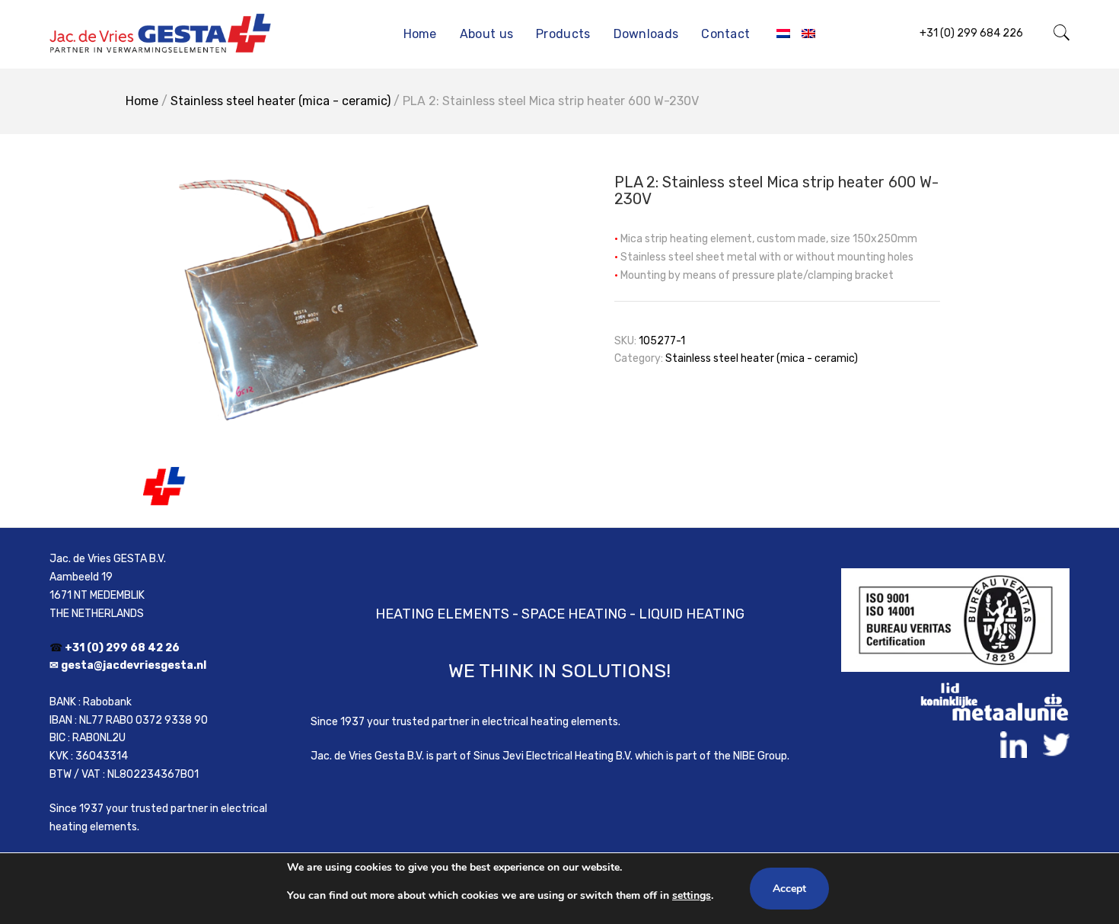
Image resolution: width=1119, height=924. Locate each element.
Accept (789, 888)
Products (563, 34)
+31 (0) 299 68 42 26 (122, 647)
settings (691, 895)
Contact (725, 34)
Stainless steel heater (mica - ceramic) (281, 101)
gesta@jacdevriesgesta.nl (133, 665)
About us (486, 34)
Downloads (646, 34)
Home (420, 34)
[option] (323, 331)
